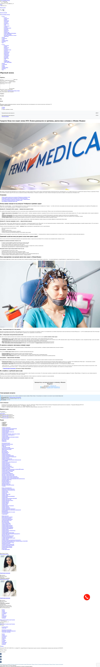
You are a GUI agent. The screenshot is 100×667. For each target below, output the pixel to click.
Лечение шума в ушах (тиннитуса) (8, 434)
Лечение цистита (5, 453)
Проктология (6, 20)
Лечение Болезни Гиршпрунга (7, 528)
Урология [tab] (3, 423)
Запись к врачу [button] (2, 619)
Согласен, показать (7, 105)
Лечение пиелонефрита (6, 454)
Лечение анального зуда (6, 524)
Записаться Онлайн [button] (3, 12)
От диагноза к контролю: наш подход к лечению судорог (12, 200)
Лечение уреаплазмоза (6, 507)
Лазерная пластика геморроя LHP (8, 544)
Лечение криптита (5, 529)
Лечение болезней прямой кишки (8, 542)
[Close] (0, 103)
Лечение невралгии (5, 430)
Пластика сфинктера (5, 534)
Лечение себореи (5, 495)
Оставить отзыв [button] (8, 619)
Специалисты (4, 38)
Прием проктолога (5, 515)
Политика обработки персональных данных (19, 664)
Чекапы (3, 37)
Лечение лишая (5, 497)
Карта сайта (4, 627)
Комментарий (11, 88)
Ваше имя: (16, 79)
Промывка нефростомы (6, 483)
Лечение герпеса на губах (6, 499)
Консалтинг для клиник (6, 631)
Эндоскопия (6, 21)
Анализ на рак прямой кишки (7, 519)
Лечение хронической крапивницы (8, 496)
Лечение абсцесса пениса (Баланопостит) (9, 461)
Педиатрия (6, 29)
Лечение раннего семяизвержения (8, 470)
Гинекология (6, 18)
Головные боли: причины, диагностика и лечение (11, 433)
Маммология (6, 30)
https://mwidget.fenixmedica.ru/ (54, 386)
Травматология (7, 51)
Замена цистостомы (5, 482)
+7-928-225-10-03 (56, 387)
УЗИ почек (4, 446)
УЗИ (5, 24)
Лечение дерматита (5, 506)
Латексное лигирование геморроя (8, 545)
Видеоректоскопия (5, 521)
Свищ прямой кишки (6, 549)
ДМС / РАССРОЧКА (8, 34)
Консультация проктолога (6, 517)
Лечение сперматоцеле (6, 463)
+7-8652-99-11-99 (52, 385)
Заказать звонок (3, 7)
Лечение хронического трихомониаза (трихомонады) (11, 509)
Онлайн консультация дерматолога (8, 488)
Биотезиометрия (5, 451)
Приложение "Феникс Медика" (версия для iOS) (35, 664)
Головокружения (5, 435)
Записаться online (5, 415)
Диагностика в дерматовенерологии (8, 489)
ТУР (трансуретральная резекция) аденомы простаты (11, 459)
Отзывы (3, 66)
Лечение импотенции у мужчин (7, 467)
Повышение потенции (6, 468)
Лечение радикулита (5, 438)
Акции (3, 39)
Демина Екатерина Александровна (9, 368)
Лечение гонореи (5, 503)
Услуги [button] (3, 16)
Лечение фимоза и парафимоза (7, 473)
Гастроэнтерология (7, 27)
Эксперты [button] (13, 619)
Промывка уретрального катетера (8, 484)
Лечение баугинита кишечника (7, 527)
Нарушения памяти (5, 439)
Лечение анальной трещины (7, 547)
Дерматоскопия (5, 504)
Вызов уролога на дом (6, 445)
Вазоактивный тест (5, 452)
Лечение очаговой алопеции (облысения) (9, 498)
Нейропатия (4, 441)
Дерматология (6, 25)
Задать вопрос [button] (2, 413)
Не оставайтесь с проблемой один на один (9, 201)
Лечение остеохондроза (6, 427)
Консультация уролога (6, 443)
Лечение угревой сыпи (6, 494)
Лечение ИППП (5, 460)
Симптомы (4, 616)
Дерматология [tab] (4, 424)
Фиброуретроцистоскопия (6, 449)
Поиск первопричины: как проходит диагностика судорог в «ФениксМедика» (16, 199)
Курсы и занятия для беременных (10, 33)
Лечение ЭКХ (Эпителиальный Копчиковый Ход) (11, 533)
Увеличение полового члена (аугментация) (9, 476)
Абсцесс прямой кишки (6, 523)
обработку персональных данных (14, 90)
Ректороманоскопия (5, 522)
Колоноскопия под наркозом (7, 546)
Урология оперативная (6, 472)
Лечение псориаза (5, 492)
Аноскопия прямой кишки (7, 520)
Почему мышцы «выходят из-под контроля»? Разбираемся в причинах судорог (16, 197)
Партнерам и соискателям (6, 629)
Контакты (4, 41)
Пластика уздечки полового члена (8, 474)
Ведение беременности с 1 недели (10, 35)
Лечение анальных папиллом (7, 526)
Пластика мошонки (5, 480)
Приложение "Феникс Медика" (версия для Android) (53, 664)
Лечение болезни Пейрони (7, 466)
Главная (3, 107)
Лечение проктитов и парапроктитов (8, 530)
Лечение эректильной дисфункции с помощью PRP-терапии (13, 469)
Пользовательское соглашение (5, 664)
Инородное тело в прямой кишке (8, 535)
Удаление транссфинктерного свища (8, 537)
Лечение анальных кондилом (7, 525)
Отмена (1, 105)
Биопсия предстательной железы (8, 448)
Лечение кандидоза (5, 501)
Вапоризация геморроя (6, 543)
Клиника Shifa (6, 32)
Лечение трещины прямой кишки (8, 532)
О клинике (4, 613)
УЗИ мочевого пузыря (6, 447)
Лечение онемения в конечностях (8, 431)
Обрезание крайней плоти (6, 479)
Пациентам (4, 637)
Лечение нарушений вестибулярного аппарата (10, 436)
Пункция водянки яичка (6, 481)
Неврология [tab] (4, 422)
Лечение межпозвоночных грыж (8, 429)
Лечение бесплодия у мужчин (7, 471)
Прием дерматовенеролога (7, 487)
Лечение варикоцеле (5, 462)
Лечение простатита (5, 457)
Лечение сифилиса (5, 502)
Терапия (5, 19)
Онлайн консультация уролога (7, 444)
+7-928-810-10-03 (49, 387)
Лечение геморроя (5, 538)
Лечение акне (4, 493)
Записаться (2, 554)
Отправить (2, 93)
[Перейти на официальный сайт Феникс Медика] (2, 646)
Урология (6, 22)
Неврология (6, 36)
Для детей (4, 636)
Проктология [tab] (4, 425)
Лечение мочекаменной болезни (8, 455)
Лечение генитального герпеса (7, 500)
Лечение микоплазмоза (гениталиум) (8, 508)
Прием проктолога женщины (7, 516)
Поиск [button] (1, 4)
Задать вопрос (6, 554)
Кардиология (6, 23)
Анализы (5, 26)
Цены (3, 614)
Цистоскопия (4, 450)
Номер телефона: (13, 81)
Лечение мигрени (5, 432)
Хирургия (6, 31)
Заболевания (4, 615)
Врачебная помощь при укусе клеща (8, 511)
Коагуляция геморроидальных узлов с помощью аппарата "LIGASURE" (15, 541)
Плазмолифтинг (5, 510)
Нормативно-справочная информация (9, 630)
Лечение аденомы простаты (7, 458)
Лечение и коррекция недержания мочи (9, 456)
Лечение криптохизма (6, 465)
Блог (3, 42)
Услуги (5, 17)
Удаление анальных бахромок (7, 536)
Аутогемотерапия (5, 512)
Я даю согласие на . (10, 90)
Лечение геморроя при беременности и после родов (11, 539)
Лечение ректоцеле (5, 531)
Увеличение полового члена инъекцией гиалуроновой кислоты (13, 478)
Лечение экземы (5, 490)
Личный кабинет (5, 40)
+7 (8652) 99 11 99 (3, 412)
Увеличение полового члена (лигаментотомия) (10, 477)
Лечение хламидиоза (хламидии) (8, 505)
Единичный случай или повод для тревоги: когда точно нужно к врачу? (15, 198)
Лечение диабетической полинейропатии (9, 428)
